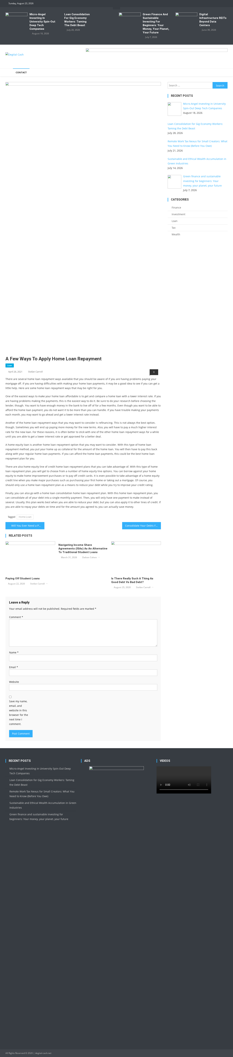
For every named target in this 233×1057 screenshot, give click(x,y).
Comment (16, 617)
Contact (21, 72)
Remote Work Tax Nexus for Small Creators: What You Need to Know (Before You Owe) (41, 794)
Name (14, 652)
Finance (176, 207)
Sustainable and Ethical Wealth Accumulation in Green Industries (42, 805)
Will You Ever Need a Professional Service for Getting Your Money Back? (27, 525)
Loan (9, 365)
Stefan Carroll (35, 371)
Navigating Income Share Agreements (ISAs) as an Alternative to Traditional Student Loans (82, 548)
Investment (178, 214)
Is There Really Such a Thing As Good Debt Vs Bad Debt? (132, 580)
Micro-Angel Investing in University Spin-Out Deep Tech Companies (42, 21)
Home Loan (25, 516)
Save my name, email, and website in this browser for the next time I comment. (18, 713)
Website (14, 682)
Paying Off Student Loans (22, 578)
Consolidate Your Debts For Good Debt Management (143, 525)
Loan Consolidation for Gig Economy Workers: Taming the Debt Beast (77, 20)
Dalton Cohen (89, 557)
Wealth (176, 234)
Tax (173, 227)
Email (13, 667)
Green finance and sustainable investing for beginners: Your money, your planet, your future (156, 23)
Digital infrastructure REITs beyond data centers (212, 20)
